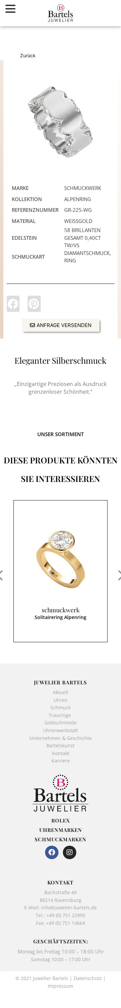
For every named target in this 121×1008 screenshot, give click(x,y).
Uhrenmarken (60, 829)
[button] (13, 304)
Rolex (60, 820)
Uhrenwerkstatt (60, 730)
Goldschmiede (60, 722)
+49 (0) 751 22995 (65, 915)
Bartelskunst (60, 745)
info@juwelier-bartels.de (69, 907)
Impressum (60, 986)
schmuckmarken (60, 839)
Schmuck (60, 707)
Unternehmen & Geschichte (60, 738)
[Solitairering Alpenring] (60, 559)
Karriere (60, 760)
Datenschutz (88, 978)
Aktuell (60, 692)
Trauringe (60, 715)
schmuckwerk (61, 610)
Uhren (60, 700)
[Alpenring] (60, 122)
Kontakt (60, 753)
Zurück (27, 55)
